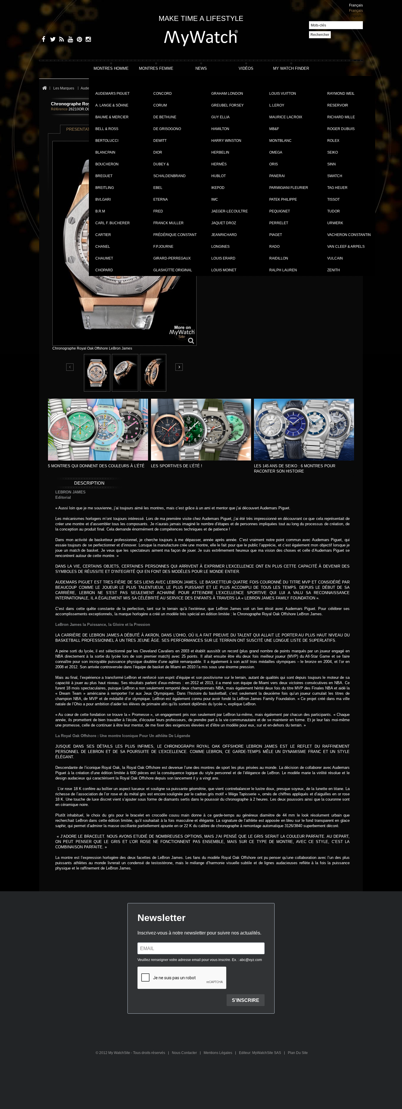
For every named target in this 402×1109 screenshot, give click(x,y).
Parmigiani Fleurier (288, 188)
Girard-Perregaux (172, 258)
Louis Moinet (223, 270)
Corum (160, 105)
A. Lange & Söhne (111, 105)
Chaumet (104, 258)
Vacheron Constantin (349, 235)
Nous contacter (185, 1053)
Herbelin (220, 152)
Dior (157, 152)
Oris (273, 164)
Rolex (333, 141)
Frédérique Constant (175, 235)
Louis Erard (223, 258)
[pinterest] (78, 40)
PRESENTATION (81, 129)
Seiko (332, 152)
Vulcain (335, 258)
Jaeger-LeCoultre (229, 211)
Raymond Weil (341, 94)
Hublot (218, 176)
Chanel (102, 247)
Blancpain (105, 152)
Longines (220, 247)
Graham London (227, 94)
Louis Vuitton (282, 94)
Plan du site (298, 1053)
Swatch (334, 176)
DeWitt (160, 141)
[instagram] (87, 40)
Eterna (160, 199)
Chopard (104, 270)
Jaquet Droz (223, 223)
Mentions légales (218, 1053)
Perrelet (278, 223)
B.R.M (100, 211)
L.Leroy (276, 105)
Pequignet (279, 211)
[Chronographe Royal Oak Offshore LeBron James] (97, 373)
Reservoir (337, 105)
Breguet (103, 176)
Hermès (219, 164)
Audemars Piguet (112, 94)
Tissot (333, 199)
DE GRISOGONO (167, 129)
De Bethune (164, 117)
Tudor (333, 211)
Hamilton (220, 129)
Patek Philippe (283, 199)
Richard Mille (341, 117)
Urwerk (335, 223)
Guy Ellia (220, 117)
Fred (158, 211)
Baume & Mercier (112, 117)
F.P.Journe (163, 247)
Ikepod (218, 188)
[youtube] (69, 40)
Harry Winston (226, 141)
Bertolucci (106, 141)
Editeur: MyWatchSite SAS (260, 1053)
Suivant (179, 367)
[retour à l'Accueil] (44, 88)
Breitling (104, 188)
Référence (59, 109)
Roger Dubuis (341, 129)
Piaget (275, 235)
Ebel (157, 188)
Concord (162, 94)
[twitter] (51, 40)
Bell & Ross (106, 129)
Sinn (331, 164)
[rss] (60, 40)
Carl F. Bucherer (112, 223)
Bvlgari (103, 199)
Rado (274, 247)
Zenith (333, 270)
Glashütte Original (172, 270)
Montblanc (280, 141)
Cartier (103, 235)
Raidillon (278, 258)
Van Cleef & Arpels (346, 247)
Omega (275, 152)
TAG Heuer (337, 188)
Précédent (70, 367)
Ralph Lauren (283, 270)
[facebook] (42, 40)
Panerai (277, 176)
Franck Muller (168, 223)
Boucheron (107, 164)
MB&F (274, 129)
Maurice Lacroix (285, 117)
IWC (214, 199)
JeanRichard (224, 235)
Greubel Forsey (227, 105)
